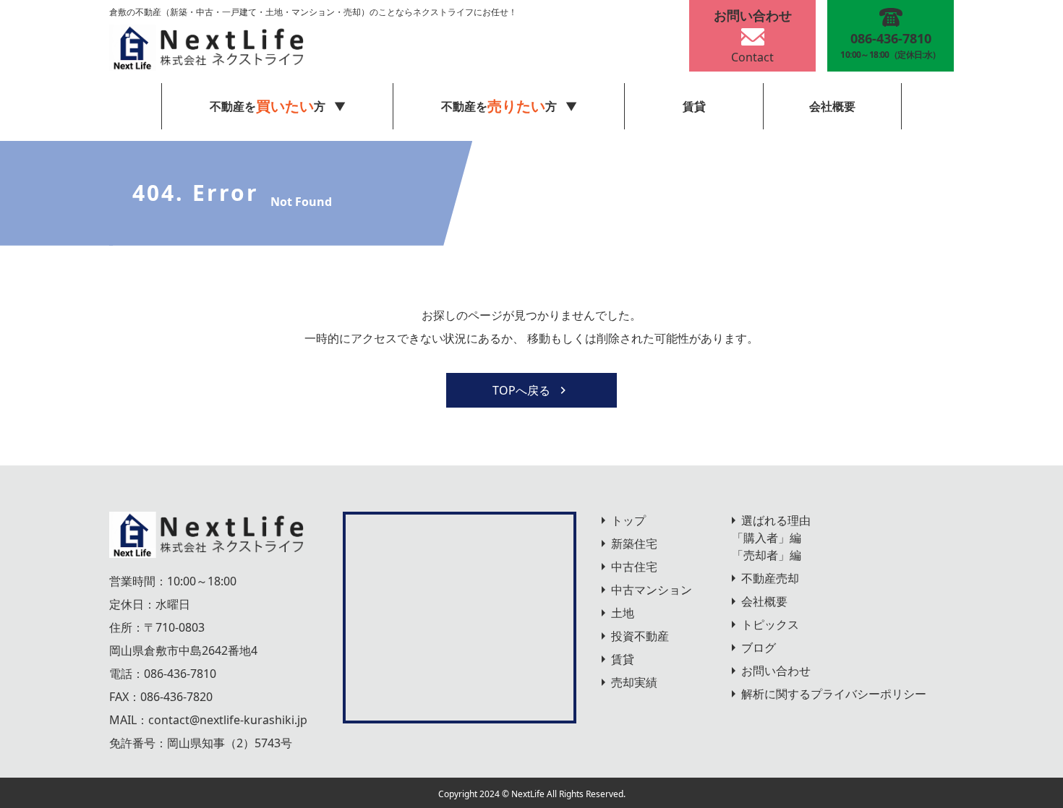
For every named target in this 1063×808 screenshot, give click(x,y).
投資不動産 (640, 636)
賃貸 (694, 106)
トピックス (770, 624)
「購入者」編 (766, 538)
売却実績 (634, 682)
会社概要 (832, 106)
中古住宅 (634, 567)
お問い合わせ (776, 671)
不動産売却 (770, 578)
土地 (622, 613)
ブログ (758, 648)
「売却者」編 (766, 555)
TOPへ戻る (521, 390)
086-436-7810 (180, 674)
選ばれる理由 (776, 520)
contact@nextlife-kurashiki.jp (227, 720)
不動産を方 (499, 106)
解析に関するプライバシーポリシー (833, 694)
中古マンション (651, 590)
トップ (628, 520)
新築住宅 (634, 543)
